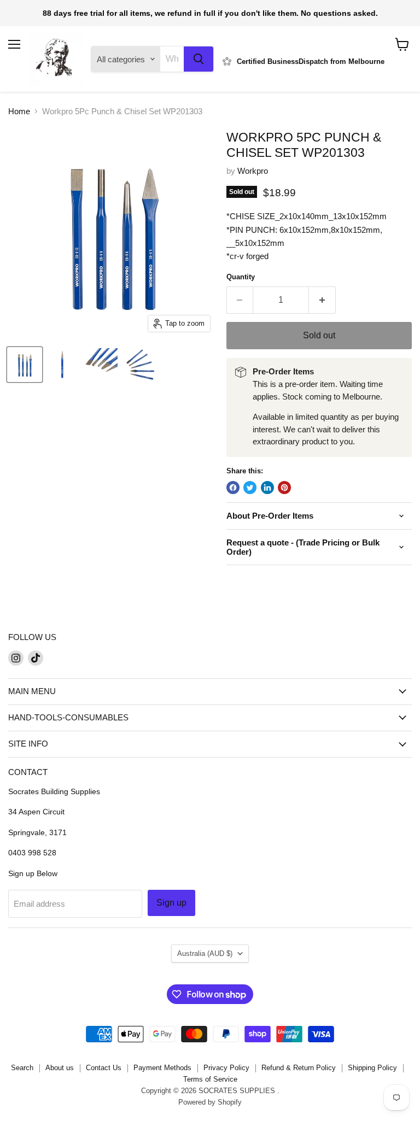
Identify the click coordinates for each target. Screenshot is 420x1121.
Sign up (171, 902)
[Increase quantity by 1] (322, 300)
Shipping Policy (372, 1068)
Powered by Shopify (210, 1102)
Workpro (252, 170)
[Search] (198, 59)
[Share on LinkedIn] (267, 487)
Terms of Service (210, 1079)
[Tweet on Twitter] (249, 487)
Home (19, 111)
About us (59, 1068)
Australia (204, 953)
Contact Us (103, 1068)
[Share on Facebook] (233, 487)
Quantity (240, 277)
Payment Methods (162, 1068)
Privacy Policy (226, 1068)
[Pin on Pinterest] (284, 487)
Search (22, 1068)
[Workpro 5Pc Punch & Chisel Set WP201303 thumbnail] (24, 364)
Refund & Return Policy (298, 1068)
